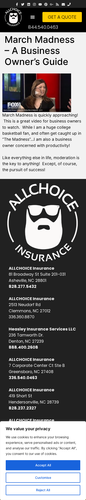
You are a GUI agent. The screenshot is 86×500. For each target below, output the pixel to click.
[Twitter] (23, 4)
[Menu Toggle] (32, 17)
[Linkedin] (28, 4)
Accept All (43, 465)
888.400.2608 (23, 347)
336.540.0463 (23, 377)
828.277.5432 (22, 286)
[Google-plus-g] (52, 4)
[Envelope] (63, 4)
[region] (43, 460)
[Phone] (69, 4)
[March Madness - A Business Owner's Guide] (38, 92)
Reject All (43, 490)
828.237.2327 (22, 408)
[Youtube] (40, 4)
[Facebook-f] (17, 4)
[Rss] (57, 4)
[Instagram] (34, 4)
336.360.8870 (21, 317)
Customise (43, 478)
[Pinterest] (46, 4)
